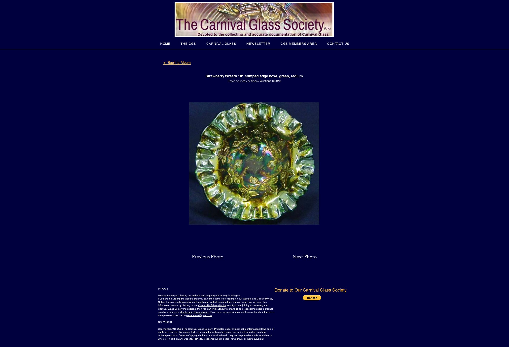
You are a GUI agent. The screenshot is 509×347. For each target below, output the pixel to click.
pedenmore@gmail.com (199, 315)
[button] (188, 43)
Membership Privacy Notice (194, 312)
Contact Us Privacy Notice (212, 305)
